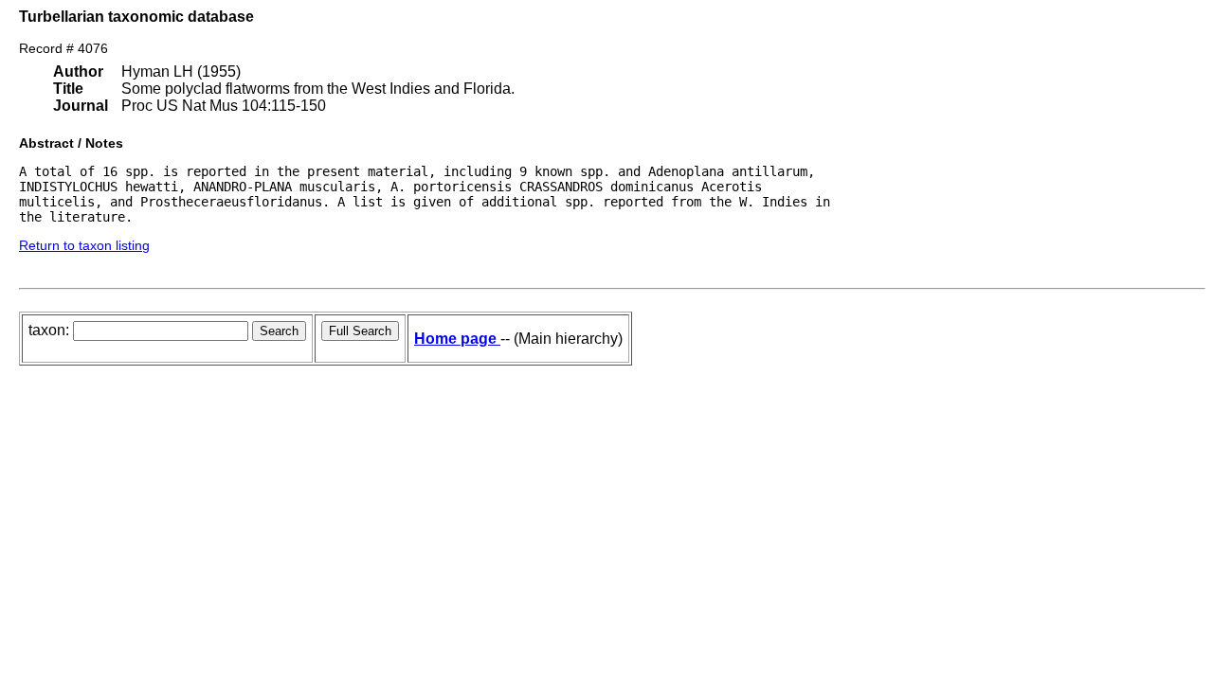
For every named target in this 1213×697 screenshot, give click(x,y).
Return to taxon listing (84, 245)
